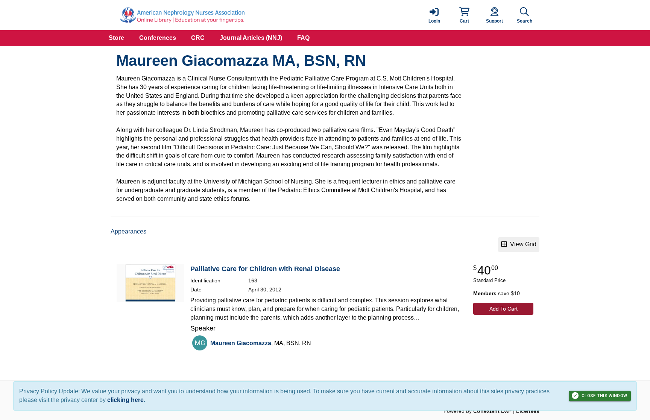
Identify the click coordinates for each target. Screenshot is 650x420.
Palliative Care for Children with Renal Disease (265, 269)
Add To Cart (503, 309)
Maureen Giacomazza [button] (240, 343)
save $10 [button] (496, 293)
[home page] (182, 15)
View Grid (521, 244)
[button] (464, 15)
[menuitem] (116, 38)
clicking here (125, 400)
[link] (434, 15)
